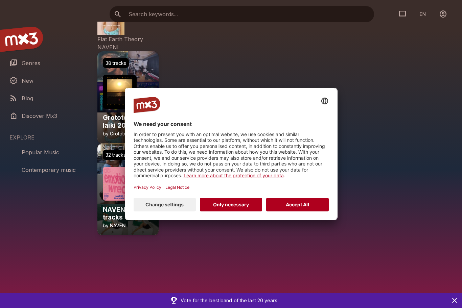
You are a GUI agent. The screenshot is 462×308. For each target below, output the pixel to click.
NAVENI (108, 47)
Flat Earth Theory (120, 39)
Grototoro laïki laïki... (122, 136)
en (423, 14)
